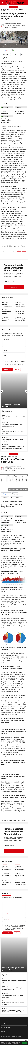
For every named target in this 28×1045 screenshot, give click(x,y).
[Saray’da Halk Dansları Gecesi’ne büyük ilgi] (14, 417)
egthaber (8, 23)
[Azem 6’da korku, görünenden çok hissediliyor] (14, 955)
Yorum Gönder (7, 369)
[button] (2, 7)
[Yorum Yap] (15, 54)
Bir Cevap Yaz (6, 330)
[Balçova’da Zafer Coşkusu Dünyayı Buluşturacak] (14, 431)
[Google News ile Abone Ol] (6, 50)
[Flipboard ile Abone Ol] (15, 50)
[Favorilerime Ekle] (11, 54)
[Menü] (2, 2)
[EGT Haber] (14, 3)
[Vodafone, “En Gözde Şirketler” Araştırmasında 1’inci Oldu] (20, 311)
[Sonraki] (26, 391)
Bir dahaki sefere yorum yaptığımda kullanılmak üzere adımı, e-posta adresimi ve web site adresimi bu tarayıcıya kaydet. (15, 364)
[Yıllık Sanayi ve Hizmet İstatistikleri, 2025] (7, 318)
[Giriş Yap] (5, 7)
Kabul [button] (25, 1043)
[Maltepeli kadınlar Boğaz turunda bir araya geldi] (14, 439)
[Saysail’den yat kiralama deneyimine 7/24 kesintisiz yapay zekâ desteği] (7, 119)
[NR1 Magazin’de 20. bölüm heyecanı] (14, 391)
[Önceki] (2, 391)
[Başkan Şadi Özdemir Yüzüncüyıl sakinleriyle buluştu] (14, 424)
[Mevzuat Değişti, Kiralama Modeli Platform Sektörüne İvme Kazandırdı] (20, 318)
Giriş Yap (17, 369)
